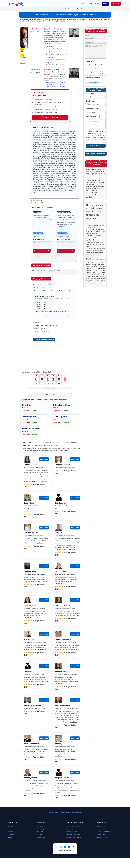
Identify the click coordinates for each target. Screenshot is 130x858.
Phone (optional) (92, 109)
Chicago (10, 826)
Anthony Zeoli (60, 744)
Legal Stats (67, 812)
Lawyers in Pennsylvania (103, 831)
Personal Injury (41, 837)
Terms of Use (88, 74)
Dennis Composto (62, 465)
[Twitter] (60, 846)
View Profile (44, 459)
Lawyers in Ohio (100, 834)
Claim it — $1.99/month (50, 117)
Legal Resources (77, 812)
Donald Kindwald (31, 533)
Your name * (90, 93)
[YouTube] (73, 846)
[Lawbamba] (16, 4)
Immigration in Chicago (73, 826)
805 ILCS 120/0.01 (42, 304)
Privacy (96, 4)
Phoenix (10, 831)
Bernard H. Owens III (32, 705)
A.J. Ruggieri (29, 639)
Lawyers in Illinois (101, 829)
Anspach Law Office (63, 778)
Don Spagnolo (61, 503)
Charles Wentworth (63, 639)
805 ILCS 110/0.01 (42, 302)
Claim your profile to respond (41, 265)
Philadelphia (11, 834)
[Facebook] (56, 846)
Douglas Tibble (30, 571)
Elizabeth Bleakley (62, 605)
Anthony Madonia (31, 778)
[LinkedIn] (69, 846)
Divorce (39, 834)
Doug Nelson (60, 533)
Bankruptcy (40, 829)
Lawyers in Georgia (101, 837)
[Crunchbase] (65, 846)
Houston (10, 829)
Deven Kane (29, 503)
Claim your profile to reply (41, 251)
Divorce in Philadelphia (73, 834)
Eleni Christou (30, 605)
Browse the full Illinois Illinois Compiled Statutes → (50, 311)
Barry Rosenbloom (62, 705)
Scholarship (55, 812)
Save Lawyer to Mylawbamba (44, 339)
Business (58, 9)
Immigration (40, 826)
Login (105, 4)
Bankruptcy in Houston (73, 829)
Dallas (10, 837)
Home (83, 4)
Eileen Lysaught (61, 571)
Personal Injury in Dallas (73, 837)
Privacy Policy (98, 74)
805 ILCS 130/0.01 (42, 309)
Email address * (91, 101)
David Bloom (29, 671)
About (90, 4)
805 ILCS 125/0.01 (42, 306)
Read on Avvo (37, 223)
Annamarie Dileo (62, 671)
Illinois (51, 9)
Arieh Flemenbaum (31, 744)
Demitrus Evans (30, 465)
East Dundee (69, 9)
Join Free (115, 4)
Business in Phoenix (72, 831)
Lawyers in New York (102, 826)
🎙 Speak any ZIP (50, 395)
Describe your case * (93, 116)
